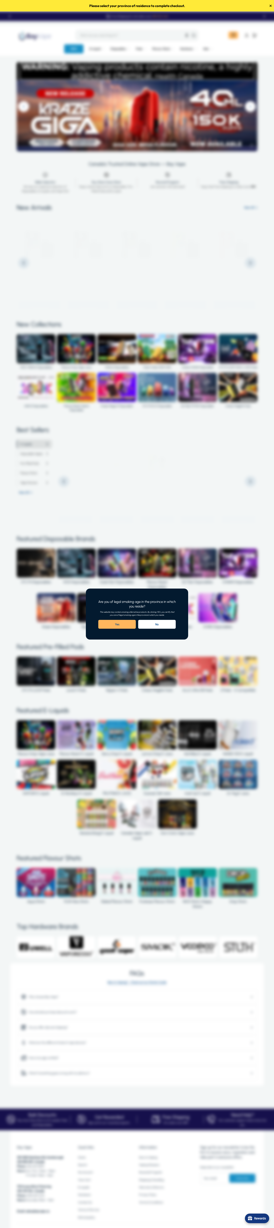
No (157, 624)
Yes (117, 624)
